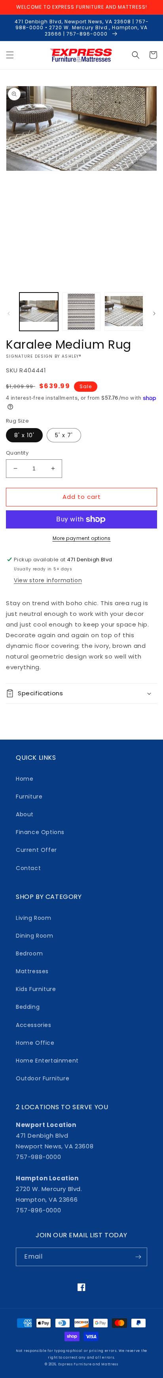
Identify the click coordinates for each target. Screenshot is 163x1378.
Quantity (17, 453)
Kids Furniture (36, 989)
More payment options (82, 538)
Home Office (35, 1043)
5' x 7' (64, 435)
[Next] (154, 313)
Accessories (33, 1025)
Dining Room (34, 936)
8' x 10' (24, 435)
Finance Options (40, 832)
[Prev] (8, 313)
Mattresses (32, 971)
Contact (28, 868)
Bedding (28, 1007)
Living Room (33, 918)
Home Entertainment (47, 1061)
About (25, 814)
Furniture (29, 796)
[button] (10, 55)
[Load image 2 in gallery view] (81, 312)
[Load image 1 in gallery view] (38, 312)
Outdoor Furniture (42, 1078)
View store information (48, 580)
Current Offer (36, 850)
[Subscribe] (138, 1257)
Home (24, 779)
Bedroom (29, 953)
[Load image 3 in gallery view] (123, 312)
